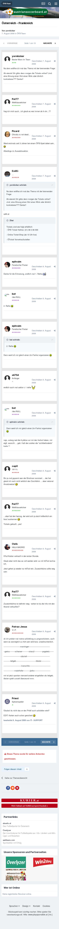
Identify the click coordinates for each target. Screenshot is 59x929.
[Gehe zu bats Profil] (7, 297)
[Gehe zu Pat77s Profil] (7, 102)
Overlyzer (7, 830)
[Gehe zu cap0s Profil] (7, 469)
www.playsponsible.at (38, 914)
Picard (15, 131)
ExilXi (15, 171)
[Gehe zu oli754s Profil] (7, 378)
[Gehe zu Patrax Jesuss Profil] (7, 630)
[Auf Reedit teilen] (13, 788)
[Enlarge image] (5, 146)
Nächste (47, 43)
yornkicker (10, 30)
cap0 (15, 466)
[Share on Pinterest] (17, 788)
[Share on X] (3, 788)
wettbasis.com (9, 840)
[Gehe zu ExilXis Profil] (7, 174)
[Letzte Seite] (55, 43)
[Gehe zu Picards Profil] (7, 134)
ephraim (16, 261)
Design (25, 905)
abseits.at (7, 823)
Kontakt (36, 905)
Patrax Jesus (19, 626)
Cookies (46, 905)
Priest (15, 698)
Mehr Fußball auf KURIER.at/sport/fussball (29, 805)
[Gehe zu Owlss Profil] (7, 547)
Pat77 (15, 99)
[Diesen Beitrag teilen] (54, 61)
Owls (15, 543)
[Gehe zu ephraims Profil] (7, 265)
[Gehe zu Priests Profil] (7, 701)
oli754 (15, 375)
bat (14, 293)
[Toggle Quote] (7, 185)
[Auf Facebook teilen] (8, 788)
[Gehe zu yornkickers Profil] (7, 59)
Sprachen (13, 905)
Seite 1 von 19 (30, 43)
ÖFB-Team (21, 33)
